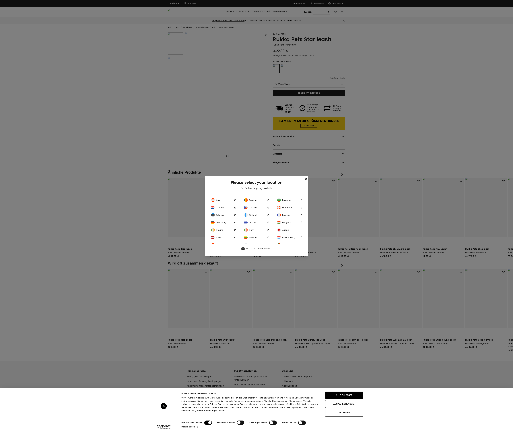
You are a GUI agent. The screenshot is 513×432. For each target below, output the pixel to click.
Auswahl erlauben (344, 404)
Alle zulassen (344, 395)
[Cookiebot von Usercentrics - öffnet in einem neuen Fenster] (163, 427)
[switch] (240, 423)
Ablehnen (344, 412)
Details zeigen (188, 427)
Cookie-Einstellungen (206, 410)
